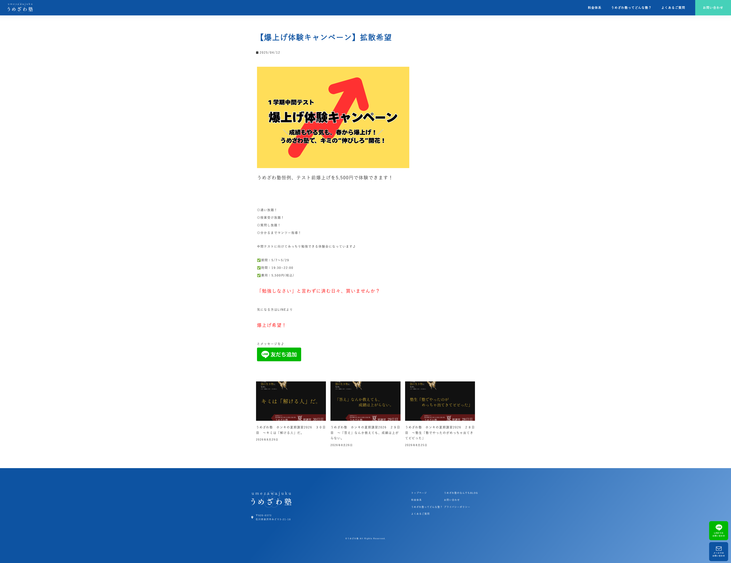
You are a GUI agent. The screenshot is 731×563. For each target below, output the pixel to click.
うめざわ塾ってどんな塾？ (631, 7)
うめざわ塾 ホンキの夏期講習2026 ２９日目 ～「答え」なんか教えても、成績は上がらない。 (365, 433)
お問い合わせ (452, 500)
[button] (713, 7)
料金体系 (595, 7)
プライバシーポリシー (457, 507)
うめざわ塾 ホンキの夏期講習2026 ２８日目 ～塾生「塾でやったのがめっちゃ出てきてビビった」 (440, 433)
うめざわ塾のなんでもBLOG (461, 493)
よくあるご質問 (673, 7)
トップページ (419, 493)
